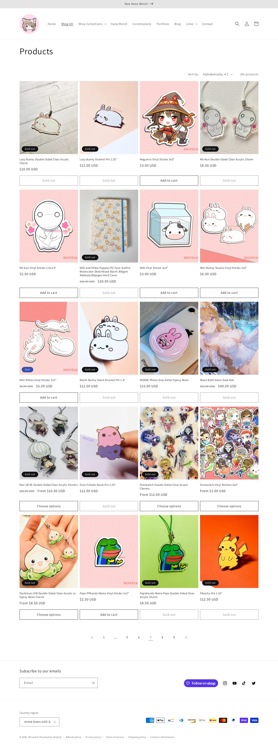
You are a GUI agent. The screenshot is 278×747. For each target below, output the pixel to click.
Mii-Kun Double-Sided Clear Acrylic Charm (226, 159)
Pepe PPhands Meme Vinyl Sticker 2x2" (104, 593)
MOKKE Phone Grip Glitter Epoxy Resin (164, 380)
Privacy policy (94, 737)
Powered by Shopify (50, 737)
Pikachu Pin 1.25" (211, 593)
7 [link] (151, 637)
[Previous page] (92, 637)
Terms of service (115, 737)
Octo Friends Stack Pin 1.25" (98, 485)
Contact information (162, 737)
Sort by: (193, 74)
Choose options (49, 506)
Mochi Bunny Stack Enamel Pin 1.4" (102, 380)
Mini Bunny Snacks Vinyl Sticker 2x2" (223, 268)
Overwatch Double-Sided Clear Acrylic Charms (164, 486)
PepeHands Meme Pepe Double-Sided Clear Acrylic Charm (167, 595)
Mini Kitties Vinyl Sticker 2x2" (38, 380)
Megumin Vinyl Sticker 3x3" (157, 159)
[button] (92, 23)
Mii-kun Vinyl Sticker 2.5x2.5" (38, 268)
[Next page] (186, 637)
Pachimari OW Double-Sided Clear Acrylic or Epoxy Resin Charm (48, 595)
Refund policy (73, 737)
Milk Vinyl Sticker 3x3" (154, 268)
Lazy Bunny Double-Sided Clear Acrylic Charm (44, 161)
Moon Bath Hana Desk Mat (217, 380)
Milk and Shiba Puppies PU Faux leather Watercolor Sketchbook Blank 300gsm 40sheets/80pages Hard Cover (105, 271)
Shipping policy (137, 737)
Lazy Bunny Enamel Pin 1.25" (98, 159)
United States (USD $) (37, 722)
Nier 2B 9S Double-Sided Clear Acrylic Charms (49, 485)
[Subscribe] (93, 683)
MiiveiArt (33, 737)
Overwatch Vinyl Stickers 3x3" (219, 485)
